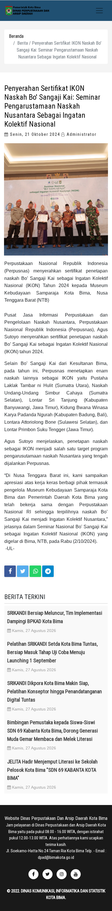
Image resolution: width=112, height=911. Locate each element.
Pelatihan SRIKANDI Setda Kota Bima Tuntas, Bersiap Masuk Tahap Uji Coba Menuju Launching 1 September (52, 652)
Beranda (16, 36)
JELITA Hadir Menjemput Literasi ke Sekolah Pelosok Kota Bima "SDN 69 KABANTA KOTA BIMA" (52, 770)
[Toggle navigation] (99, 10)
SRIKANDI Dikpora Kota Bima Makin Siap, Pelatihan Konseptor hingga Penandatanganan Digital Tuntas (54, 691)
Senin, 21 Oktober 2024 (34, 134)
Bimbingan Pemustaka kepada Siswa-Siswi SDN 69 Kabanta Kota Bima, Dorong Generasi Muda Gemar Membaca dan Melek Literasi (52, 730)
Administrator (80, 134)
